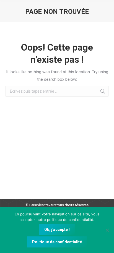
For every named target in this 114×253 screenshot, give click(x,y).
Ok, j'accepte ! (57, 229)
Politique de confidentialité (57, 242)
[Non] (107, 230)
